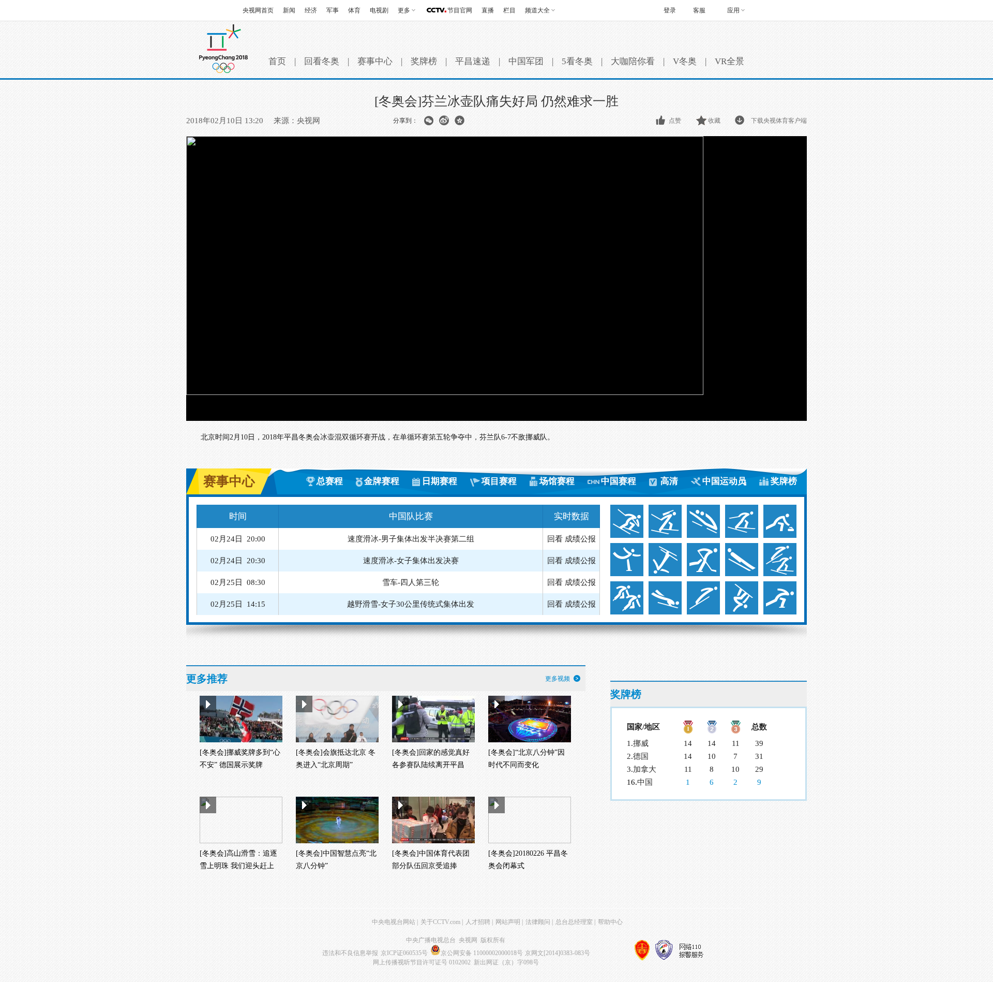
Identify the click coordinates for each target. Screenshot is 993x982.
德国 (641, 756)
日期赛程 (439, 481)
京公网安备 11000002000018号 (482, 953)
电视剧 (379, 10)
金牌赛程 (381, 481)
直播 (488, 10)
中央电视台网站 (393, 922)
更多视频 (557, 678)
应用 (733, 10)
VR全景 (729, 61)
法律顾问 (537, 922)
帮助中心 (610, 922)
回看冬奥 (321, 61)
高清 (669, 481)
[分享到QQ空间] (459, 120)
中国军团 (526, 61)
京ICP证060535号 (404, 953)
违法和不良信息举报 (350, 953)
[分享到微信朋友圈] (428, 120)
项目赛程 (499, 481)
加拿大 (644, 769)
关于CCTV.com (440, 922)
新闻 (289, 10)
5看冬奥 (577, 61)
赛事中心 (375, 61)
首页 (277, 61)
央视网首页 (258, 10)
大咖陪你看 (633, 61)
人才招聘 (477, 922)
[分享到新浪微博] (444, 120)
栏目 (509, 10)
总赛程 (330, 481)
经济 (311, 10)
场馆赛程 (557, 481)
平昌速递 (472, 61)
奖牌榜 (424, 61)
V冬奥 (685, 61)
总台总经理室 (574, 922)
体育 (354, 10)
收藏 (714, 120)
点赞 (675, 120)
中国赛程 (618, 481)
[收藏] (702, 120)
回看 (555, 539)
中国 (645, 782)
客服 (699, 10)
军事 (332, 10)
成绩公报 (580, 539)
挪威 (641, 743)
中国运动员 (724, 481)
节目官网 (459, 10)
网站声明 (507, 922)
